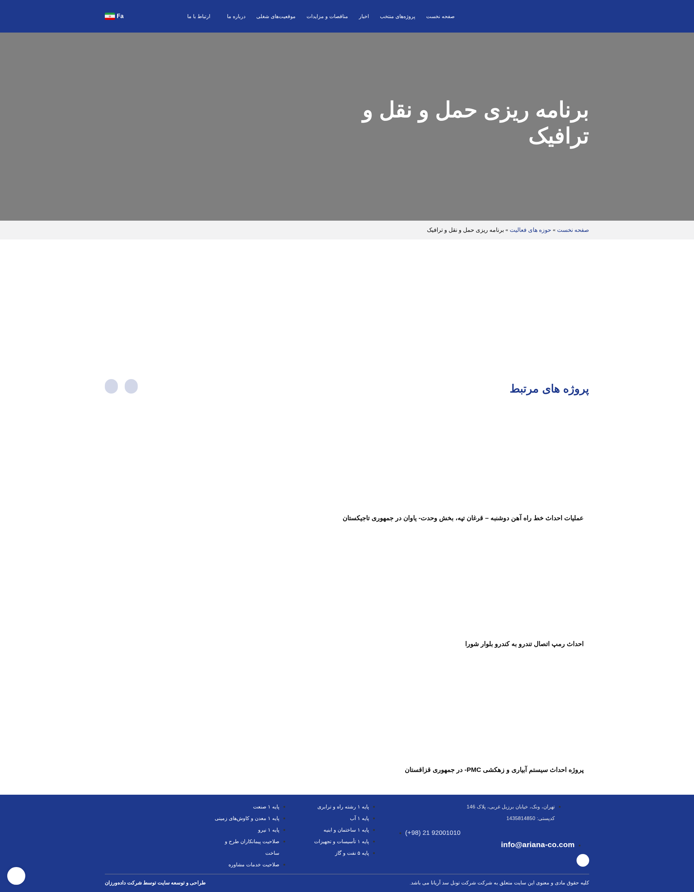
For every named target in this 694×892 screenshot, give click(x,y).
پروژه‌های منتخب (397, 16)
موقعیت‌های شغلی (276, 16)
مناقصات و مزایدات (327, 16)
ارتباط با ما (198, 16)
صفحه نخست (440, 16)
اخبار (364, 16)
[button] (134, 16)
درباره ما (236, 16)
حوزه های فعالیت (530, 230)
